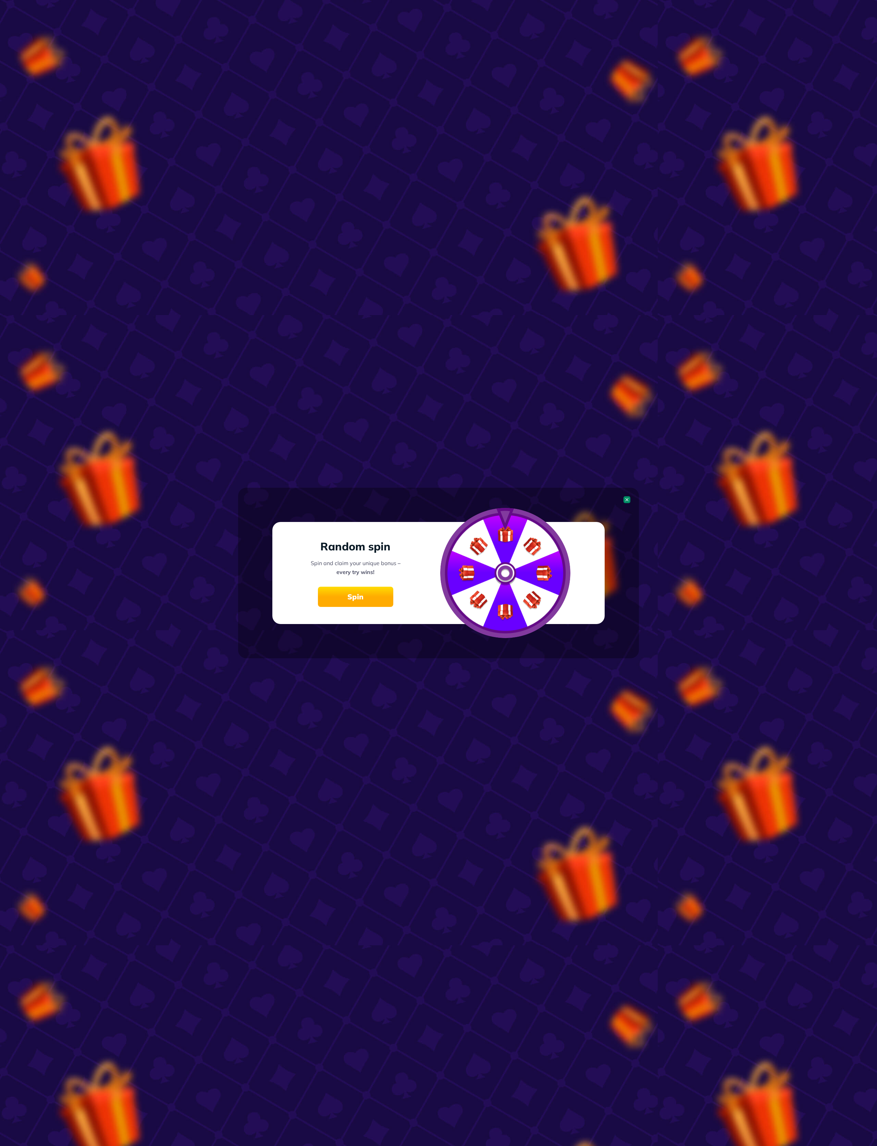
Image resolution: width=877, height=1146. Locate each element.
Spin (355, 596)
